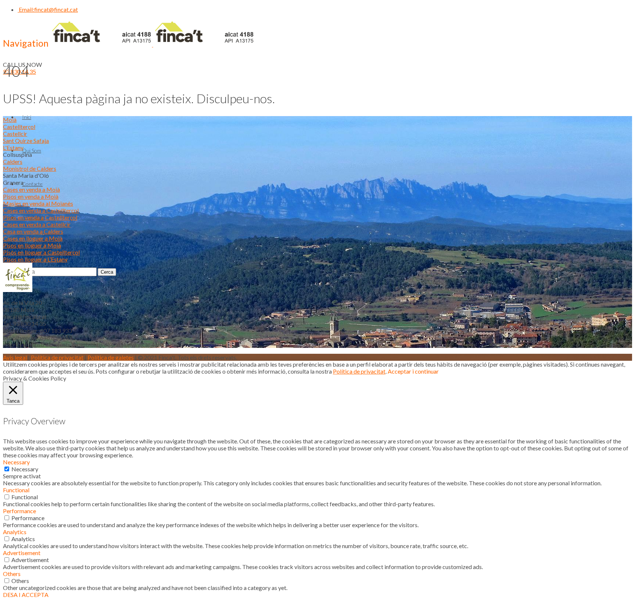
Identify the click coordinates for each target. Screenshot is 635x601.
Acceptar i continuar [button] (413, 371)
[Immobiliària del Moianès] (152, 44)
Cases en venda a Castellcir (37, 224)
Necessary (24, 468)
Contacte (32, 184)
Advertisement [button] (21, 552)
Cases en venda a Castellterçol (41, 210)
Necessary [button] (16, 461)
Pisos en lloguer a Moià (32, 245)
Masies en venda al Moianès (38, 203)
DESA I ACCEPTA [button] (26, 594)
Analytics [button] (14, 531)
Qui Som (31, 150)
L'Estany (13, 147)
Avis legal (15, 357)
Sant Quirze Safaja (26, 140)
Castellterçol (19, 126)
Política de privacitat (57, 357)
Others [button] (12, 573)
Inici (26, 117)
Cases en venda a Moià (31, 189)
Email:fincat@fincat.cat (48, 9)
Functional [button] (16, 489)
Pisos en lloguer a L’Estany (35, 259)
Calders (12, 161)
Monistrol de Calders (29, 168)
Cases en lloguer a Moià (32, 238)
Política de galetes (110, 357)
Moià (10, 119)
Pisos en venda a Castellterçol (40, 217)
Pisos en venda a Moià (30, 196)
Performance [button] (19, 510)
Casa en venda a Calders (33, 231)
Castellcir (15, 133)
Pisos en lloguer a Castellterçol (41, 252)
